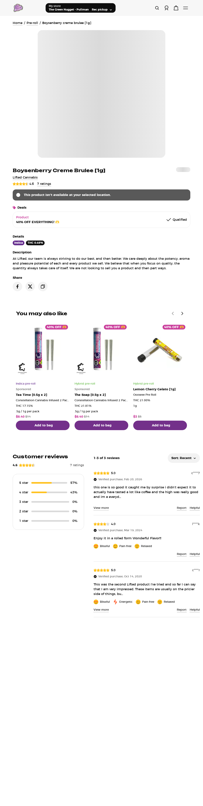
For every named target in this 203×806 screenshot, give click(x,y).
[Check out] (176, 8)
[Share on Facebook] (17, 286)
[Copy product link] (43, 286)
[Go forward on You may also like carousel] (182, 313)
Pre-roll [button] (32, 23)
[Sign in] (166, 8)
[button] (25, 177)
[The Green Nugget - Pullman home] (27, 8)
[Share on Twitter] (30, 286)
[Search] (157, 8)
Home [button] (17, 23)
